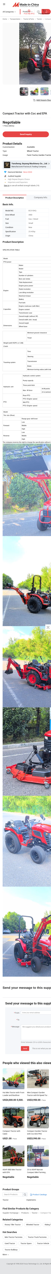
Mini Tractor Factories (13, 1237)
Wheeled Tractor (32, 1224)
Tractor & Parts (28, 19)
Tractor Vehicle (43, 1243)
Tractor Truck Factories (37, 1237)
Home (5, 19)
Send (25, 1048)
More (5, 1254)
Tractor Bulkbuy (11, 1249)
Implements (31, 1200)
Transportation (15, 19)
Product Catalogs (39, 1194)
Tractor (39, 19)
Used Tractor (10, 1243)
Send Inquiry (26, 134)
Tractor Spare (26, 1243)
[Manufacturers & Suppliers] (25, 4)
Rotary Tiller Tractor (13, 1224)
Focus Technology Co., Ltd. (33, 1264)
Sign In (6, 185)
